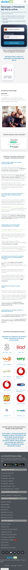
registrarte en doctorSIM (6, 208)
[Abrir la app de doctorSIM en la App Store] (8, 464)
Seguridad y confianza (6, 532)
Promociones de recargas (7, 473)
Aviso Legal (13, 565)
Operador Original (5, 507)
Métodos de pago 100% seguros (9, 534)
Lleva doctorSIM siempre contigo (11, 456)
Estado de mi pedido (6, 524)
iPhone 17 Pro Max (7, 512)
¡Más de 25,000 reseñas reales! (8, 547)
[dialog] (5, 569)
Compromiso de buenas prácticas (9, 529)
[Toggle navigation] (25, 2)
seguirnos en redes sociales (16, 207)
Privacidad (6, 565)
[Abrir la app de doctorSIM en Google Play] (19, 464)
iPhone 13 (4, 509)
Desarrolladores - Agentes (8, 539)
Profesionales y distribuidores (8, 537)
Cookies (20, 565)
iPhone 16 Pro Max (7, 515)
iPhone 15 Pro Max (7, 517)
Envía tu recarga (14, 43)
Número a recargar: (9, 34)
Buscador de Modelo (6, 501)
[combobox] (7, 37)
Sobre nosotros (5, 545)
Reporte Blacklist (5, 504)
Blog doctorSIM (4, 542)
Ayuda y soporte (5, 526)
